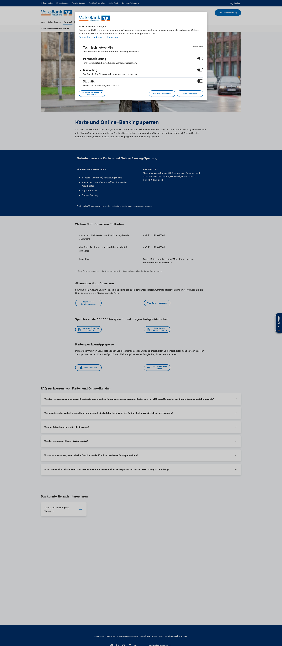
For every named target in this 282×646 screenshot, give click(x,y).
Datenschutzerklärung (90, 37)
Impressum (113, 37)
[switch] (200, 58)
